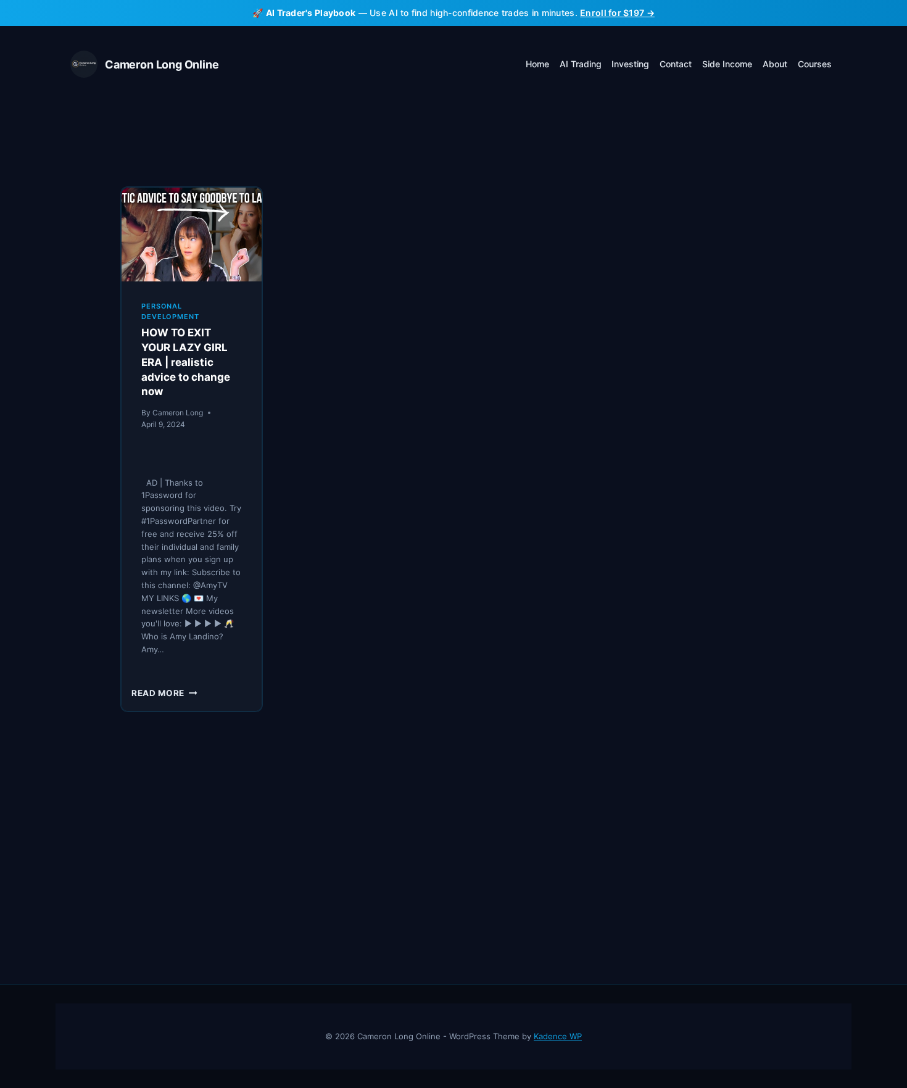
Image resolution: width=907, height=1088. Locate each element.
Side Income (727, 64)
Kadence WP (558, 1036)
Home (537, 64)
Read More (164, 693)
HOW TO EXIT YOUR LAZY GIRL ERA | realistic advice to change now (185, 361)
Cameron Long (177, 412)
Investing (630, 64)
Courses (815, 64)
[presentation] (192, 234)
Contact (676, 64)
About (775, 64)
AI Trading (581, 64)
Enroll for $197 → (617, 12)
